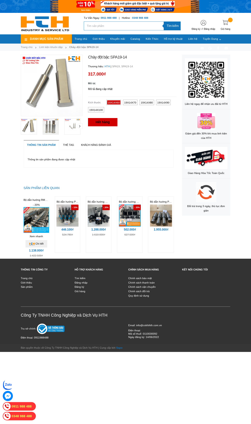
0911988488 (41, 337)
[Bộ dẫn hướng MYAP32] (99, 216)
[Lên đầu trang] (243, 404)
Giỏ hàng (80, 291)
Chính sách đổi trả (139, 291)
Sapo (119, 347)
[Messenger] (8, 396)
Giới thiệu (26, 282)
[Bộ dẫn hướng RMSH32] (36, 220)
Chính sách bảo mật (140, 278)
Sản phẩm (27, 286)
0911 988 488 (109, 17)
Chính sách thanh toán (141, 282)
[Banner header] (125, 6)
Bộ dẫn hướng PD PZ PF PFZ (167, 201)
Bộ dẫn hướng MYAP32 (101, 201)
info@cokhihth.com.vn (149, 325)
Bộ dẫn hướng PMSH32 (70, 201)
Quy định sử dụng (138, 295)
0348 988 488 (140, 17)
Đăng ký (196, 29)
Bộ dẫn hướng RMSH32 (37, 199)
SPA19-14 (127, 66)
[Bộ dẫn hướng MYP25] (130, 216)
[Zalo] (8, 385)
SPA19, (116, 66)
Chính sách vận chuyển (142, 286)
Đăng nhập (209, 29)
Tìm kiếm (173, 25)
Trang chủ (27, 278)
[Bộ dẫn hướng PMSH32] (68, 216)
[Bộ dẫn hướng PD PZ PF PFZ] (161, 216)
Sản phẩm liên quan (42, 188)
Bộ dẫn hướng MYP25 (132, 201)
